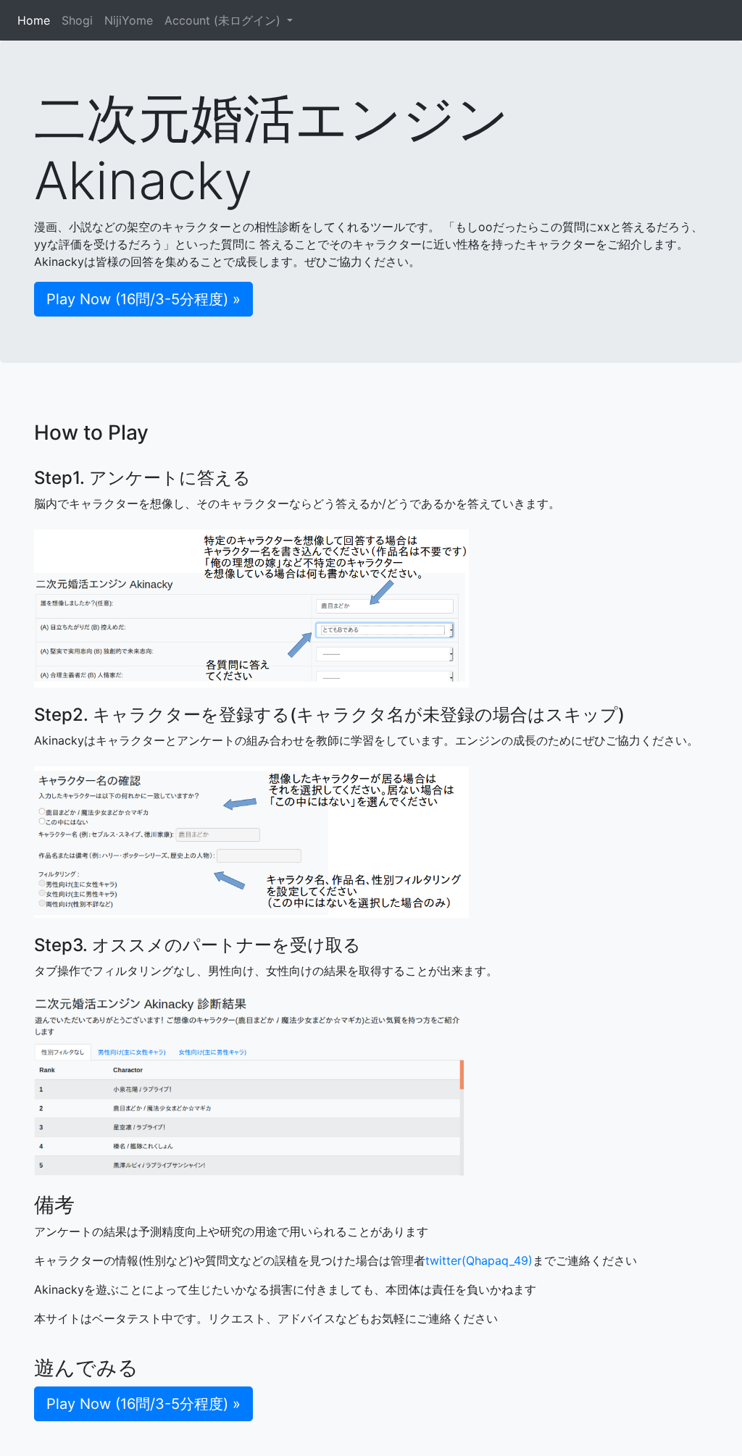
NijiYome (128, 20)
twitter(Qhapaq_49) (479, 1260)
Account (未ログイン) (224, 20)
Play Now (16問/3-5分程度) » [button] (143, 299)
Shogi (77, 20)
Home (36, 20)
